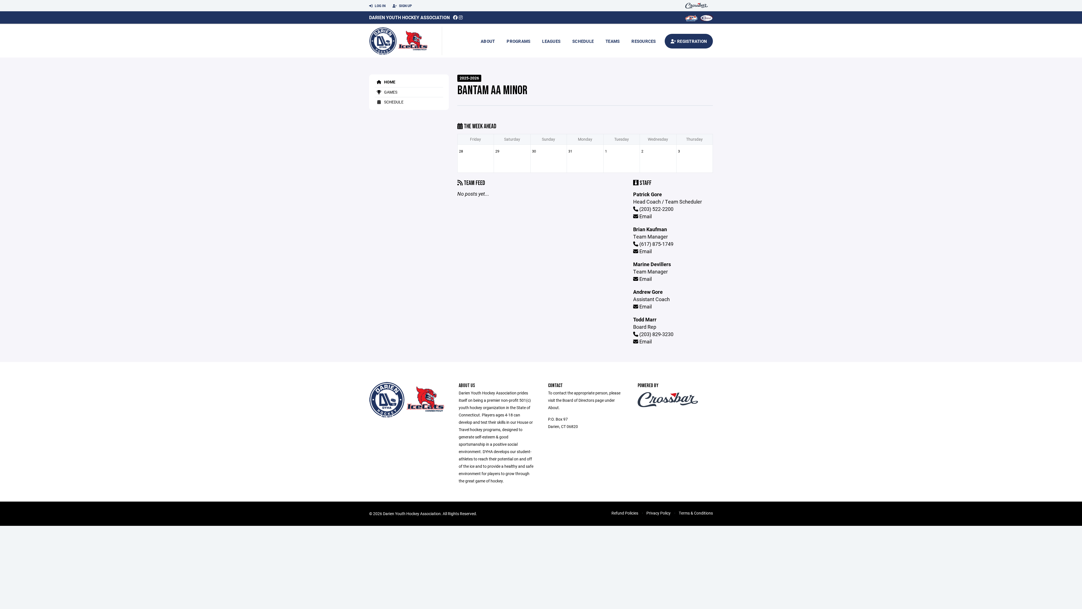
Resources (643, 41)
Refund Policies (624, 513)
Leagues (551, 41)
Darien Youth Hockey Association (409, 17)
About (488, 41)
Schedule (583, 41)
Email (645, 216)
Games (390, 92)
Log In (379, 5)
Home (389, 82)
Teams (613, 41)
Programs (518, 41)
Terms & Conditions (696, 513)
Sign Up (405, 5)
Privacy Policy (658, 513)
